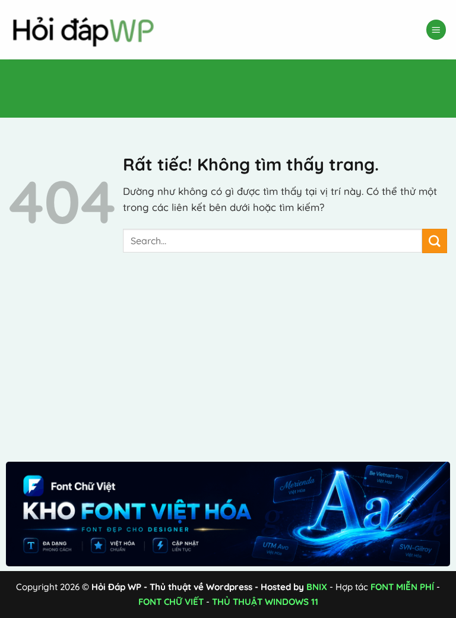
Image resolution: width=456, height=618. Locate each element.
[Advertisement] (216, 86)
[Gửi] (434, 241)
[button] (436, 30)
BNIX (316, 586)
